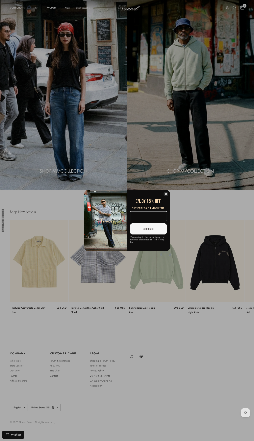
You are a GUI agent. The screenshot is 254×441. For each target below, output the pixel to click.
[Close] (166, 194)
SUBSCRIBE (148, 229)
